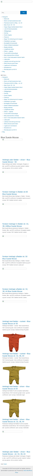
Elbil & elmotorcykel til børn (11, 63)
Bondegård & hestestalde (10, 43)
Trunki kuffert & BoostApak (11, 53)
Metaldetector (7, 67)
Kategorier (5, 16)
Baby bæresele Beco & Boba (11, 55)
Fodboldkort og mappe (10, 41)
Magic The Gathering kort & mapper (13, 39)
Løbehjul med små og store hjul (12, 61)
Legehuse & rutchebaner (10, 65)
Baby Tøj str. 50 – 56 (9, 25)
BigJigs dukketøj (8, 47)
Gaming (6, 33)
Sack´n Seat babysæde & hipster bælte (14, 57)
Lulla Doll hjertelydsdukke (10, 29)
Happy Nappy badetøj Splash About (13, 27)
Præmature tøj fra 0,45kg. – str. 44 (13, 23)
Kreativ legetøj (8, 35)
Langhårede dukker (9, 49)
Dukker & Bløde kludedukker (11, 45)
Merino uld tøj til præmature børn (12, 20)
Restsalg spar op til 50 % (10, 69)
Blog (3, 71)
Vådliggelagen (7, 31)
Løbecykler (7, 59)
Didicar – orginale (8, 51)
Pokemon (6, 37)
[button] (16, 75)
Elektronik (6, 18)
